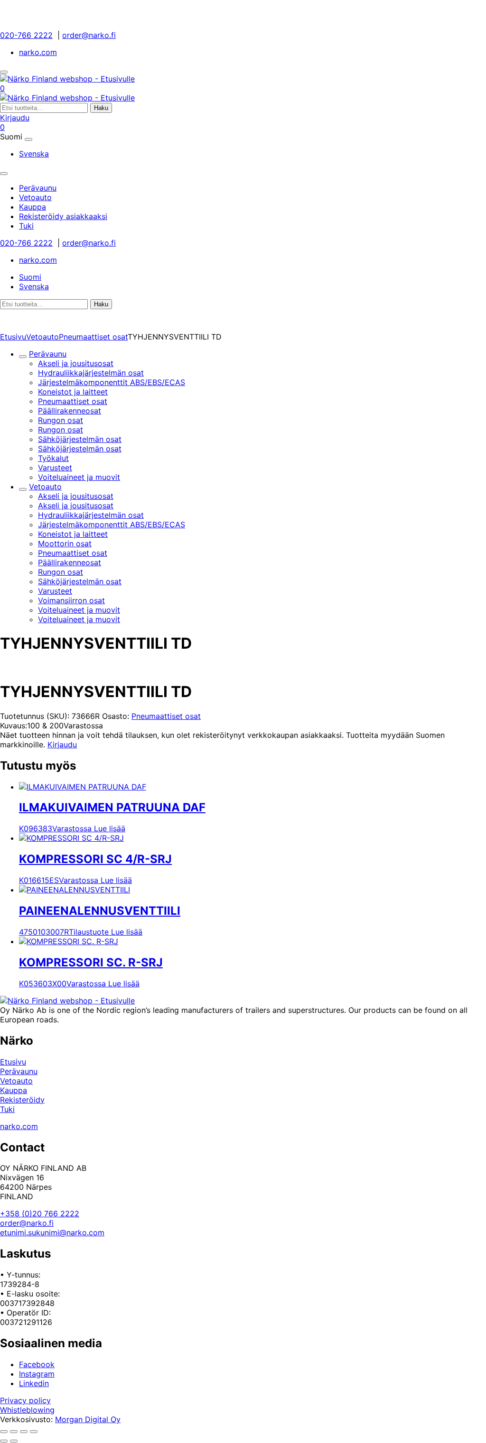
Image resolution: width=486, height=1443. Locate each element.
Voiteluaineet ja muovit (79, 477)
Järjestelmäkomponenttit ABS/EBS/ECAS (111, 382)
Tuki (7, 1109)
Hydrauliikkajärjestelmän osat (91, 372)
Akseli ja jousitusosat (75, 363)
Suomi (30, 277)
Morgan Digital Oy (88, 1419)
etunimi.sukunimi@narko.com (52, 1232)
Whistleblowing (27, 1410)
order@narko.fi (89, 35)
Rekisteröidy (22, 1099)
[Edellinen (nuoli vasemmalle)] (4, 1441)
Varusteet (55, 467)
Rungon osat (60, 420)
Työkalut (53, 458)
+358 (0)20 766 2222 (39, 1213)
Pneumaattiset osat (93, 336)
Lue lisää (109, 828)
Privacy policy (25, 1400)
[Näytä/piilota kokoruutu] (14, 1431)
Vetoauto (42, 336)
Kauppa (13, 1090)
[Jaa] (24, 1431)
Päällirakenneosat (69, 410)
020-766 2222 (26, 35)
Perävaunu (47, 353)
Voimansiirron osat (71, 600)
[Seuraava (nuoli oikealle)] (14, 1441)
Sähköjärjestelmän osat (80, 439)
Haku (101, 107)
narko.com (38, 52)
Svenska (34, 153)
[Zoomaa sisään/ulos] (4, 1431)
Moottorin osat (65, 543)
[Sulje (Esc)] (33, 1431)
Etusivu (13, 336)
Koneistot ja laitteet (73, 391)
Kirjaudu (14, 117)
